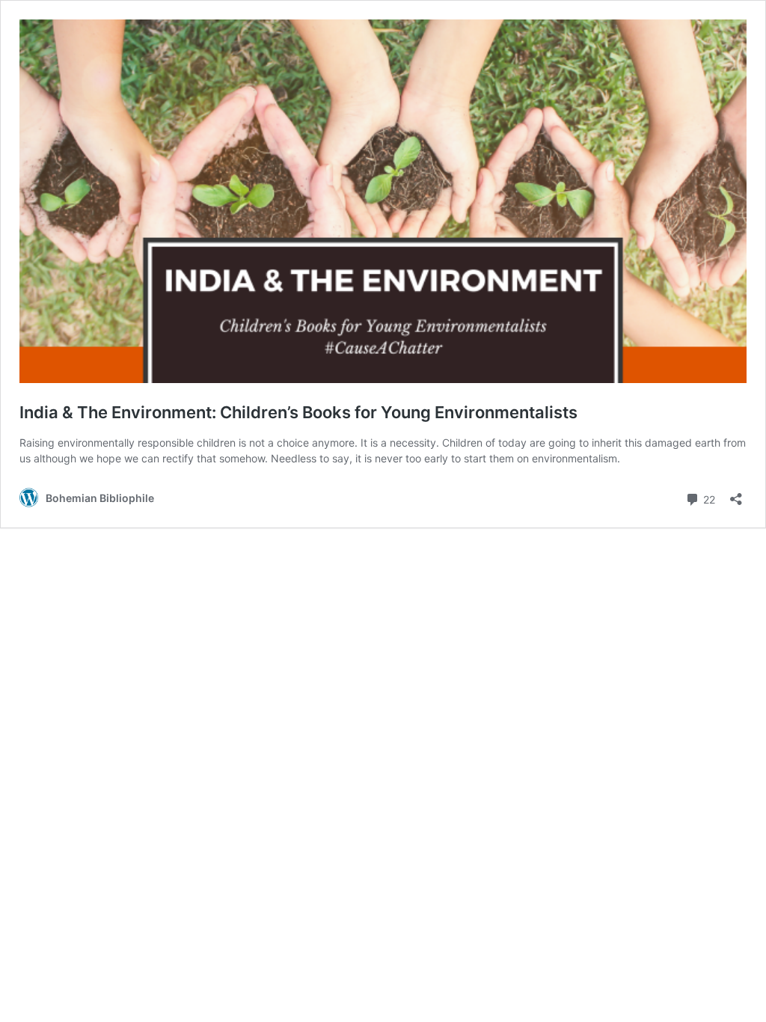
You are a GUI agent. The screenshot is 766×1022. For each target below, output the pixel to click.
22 (707, 498)
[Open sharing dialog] (736, 494)
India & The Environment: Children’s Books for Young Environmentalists (298, 412)
